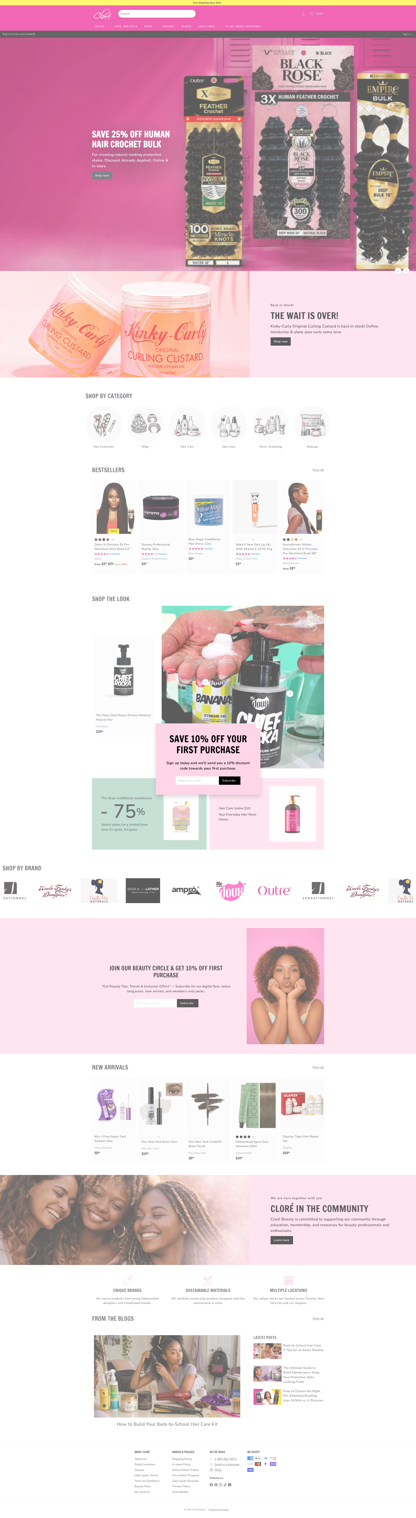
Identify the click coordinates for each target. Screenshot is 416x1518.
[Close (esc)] (258, 725)
